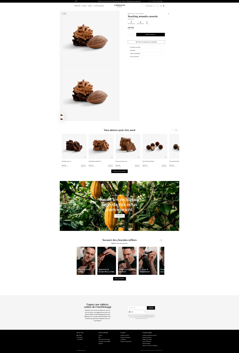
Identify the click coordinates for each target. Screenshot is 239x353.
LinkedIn (80, 335)
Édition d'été (77, 5)
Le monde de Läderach (99, 5)
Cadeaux (90, 5)
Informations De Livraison (104, 339)
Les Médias (123, 339)
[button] (146, 47)
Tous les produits (139, 13)
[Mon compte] (161, 6)
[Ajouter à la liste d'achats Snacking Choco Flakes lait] (112, 157)
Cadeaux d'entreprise (125, 337)
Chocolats (84, 5)
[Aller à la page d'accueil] (119, 5)
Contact (100, 335)
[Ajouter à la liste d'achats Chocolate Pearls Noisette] (166, 157)
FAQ (100, 337)
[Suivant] (176, 130)
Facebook (80, 339)
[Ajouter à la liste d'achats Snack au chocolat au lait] (139, 157)
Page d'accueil (131, 13)
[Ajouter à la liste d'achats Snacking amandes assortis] (168, 13)
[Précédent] (173, 130)
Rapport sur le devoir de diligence (150, 345)
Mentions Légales (146, 343)
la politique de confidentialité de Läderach (146, 316)
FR (76, 1)
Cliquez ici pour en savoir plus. (134, 1)
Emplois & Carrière (124, 335)
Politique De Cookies (147, 339)
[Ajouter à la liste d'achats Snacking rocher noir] (85, 157)
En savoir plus (119, 215)
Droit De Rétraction (146, 341)
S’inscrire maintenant (151, 308)
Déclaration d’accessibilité (104, 341)
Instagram (80, 337)
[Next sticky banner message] (149, 1)
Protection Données (146, 337)
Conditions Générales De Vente (149, 335)
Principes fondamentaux (126, 341)
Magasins (101, 343)
